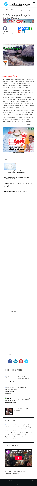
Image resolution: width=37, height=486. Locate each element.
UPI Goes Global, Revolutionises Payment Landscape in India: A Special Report (16, 171)
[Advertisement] (18, 332)
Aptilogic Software (18, 484)
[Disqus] (18, 224)
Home (3, 10)
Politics (8, 10)
